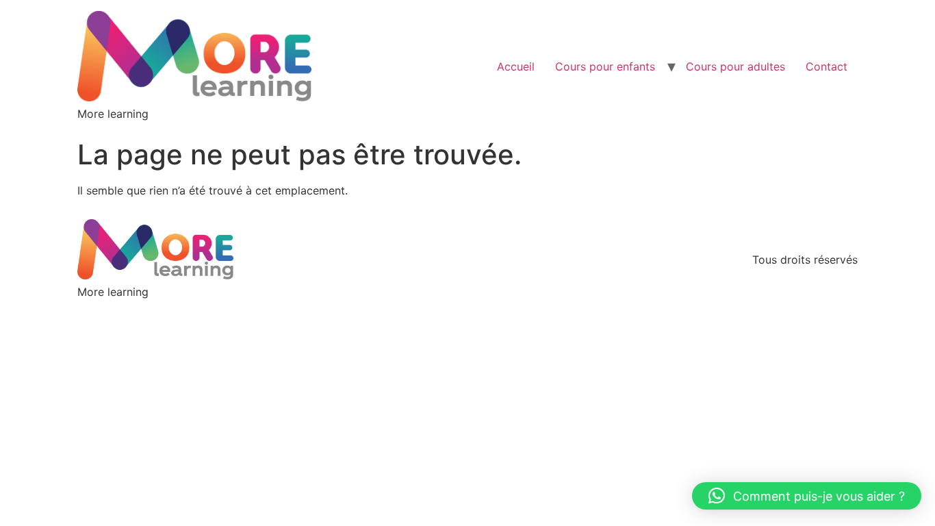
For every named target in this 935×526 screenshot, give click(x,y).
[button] (806, 496)
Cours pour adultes (735, 66)
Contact (826, 66)
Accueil (516, 66)
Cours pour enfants (605, 66)
